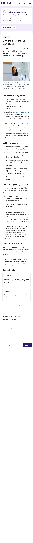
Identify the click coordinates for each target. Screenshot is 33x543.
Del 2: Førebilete (10, 143)
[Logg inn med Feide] (19, 3)
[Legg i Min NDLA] (28, 37)
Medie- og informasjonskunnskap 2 (14, 12)
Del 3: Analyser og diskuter (16, 184)
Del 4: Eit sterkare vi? (13, 243)
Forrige (7, 345)
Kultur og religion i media (10, 18)
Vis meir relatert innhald (16, 306)
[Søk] (25, 3)
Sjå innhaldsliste (10, 27)
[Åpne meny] (30, 3)
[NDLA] (6, 3)
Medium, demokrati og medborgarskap (14, 15)
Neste (26, 345)
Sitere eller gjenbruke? (11, 328)
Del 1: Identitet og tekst (14, 95)
